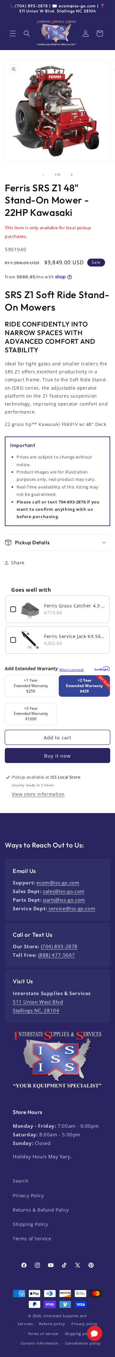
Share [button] (18, 563)
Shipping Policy (30, 1224)
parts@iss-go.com (64, 900)
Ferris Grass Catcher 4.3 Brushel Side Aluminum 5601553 (74, 606)
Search (21, 1181)
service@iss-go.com (71, 908)
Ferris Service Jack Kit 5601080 (74, 636)
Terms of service (43, 1333)
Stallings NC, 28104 (36, 1010)
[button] (13, 33)
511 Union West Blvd (38, 1002)
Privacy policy (84, 1323)
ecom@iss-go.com (57, 882)
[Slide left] (43, 175)
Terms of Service (32, 1239)
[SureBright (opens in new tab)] (101, 668)
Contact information (40, 1343)
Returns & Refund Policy (41, 1210)
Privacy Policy (28, 1195)
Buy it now (57, 755)
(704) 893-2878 (59, 946)
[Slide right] (72, 175)
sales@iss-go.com (64, 891)
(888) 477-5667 (56, 955)
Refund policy (52, 1323)
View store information (38, 794)
